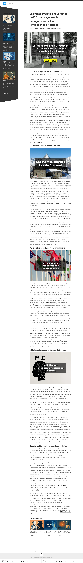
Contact (57, 551)
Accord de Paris (66, 413)
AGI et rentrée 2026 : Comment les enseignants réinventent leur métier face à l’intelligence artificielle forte (9, 84)
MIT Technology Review (37, 142)
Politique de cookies (50, 551)
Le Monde (56, 467)
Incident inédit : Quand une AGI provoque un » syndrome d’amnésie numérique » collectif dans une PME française (9, 46)
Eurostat (50, 335)
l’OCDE (51, 485)
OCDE (39, 198)
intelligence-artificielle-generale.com (48, 28)
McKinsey (48, 244)
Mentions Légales (28, 551)
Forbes (54, 244)
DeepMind (32, 302)
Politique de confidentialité (38, 551)
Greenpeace (47, 218)
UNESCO (34, 441)
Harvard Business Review (63, 345)
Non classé (59, 28)
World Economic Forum (43, 441)
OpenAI (47, 302)
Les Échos (62, 467)
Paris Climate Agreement (59, 218)
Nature (32, 513)
